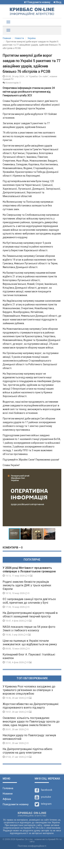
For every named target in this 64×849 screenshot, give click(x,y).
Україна (32, 38)
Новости (19, 38)
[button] (58, 498)
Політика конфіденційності (32, 846)
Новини (8, 793)
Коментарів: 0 (13, 82)
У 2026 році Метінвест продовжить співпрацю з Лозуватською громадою (29, 569)
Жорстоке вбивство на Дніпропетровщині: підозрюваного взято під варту (31, 705)
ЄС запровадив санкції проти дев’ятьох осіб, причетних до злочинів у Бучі (29, 600)
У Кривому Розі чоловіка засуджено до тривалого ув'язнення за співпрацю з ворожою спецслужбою (29, 690)
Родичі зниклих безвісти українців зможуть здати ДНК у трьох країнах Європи (27, 585)
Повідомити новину (38, 2)
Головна (8, 788)
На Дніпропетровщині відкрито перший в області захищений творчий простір (30, 614)
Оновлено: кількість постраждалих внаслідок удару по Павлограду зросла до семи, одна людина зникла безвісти (31, 721)
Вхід (58, 2)
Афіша (7, 799)
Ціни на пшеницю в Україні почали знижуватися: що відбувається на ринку (30, 642)
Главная (7, 38)
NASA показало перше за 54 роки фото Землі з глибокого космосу (29, 628)
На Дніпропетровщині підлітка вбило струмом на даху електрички (27, 750)
